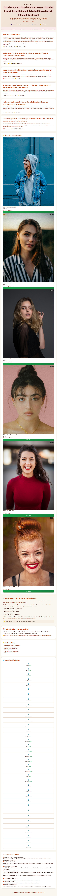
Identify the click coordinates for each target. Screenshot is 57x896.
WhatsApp (29, 363)
